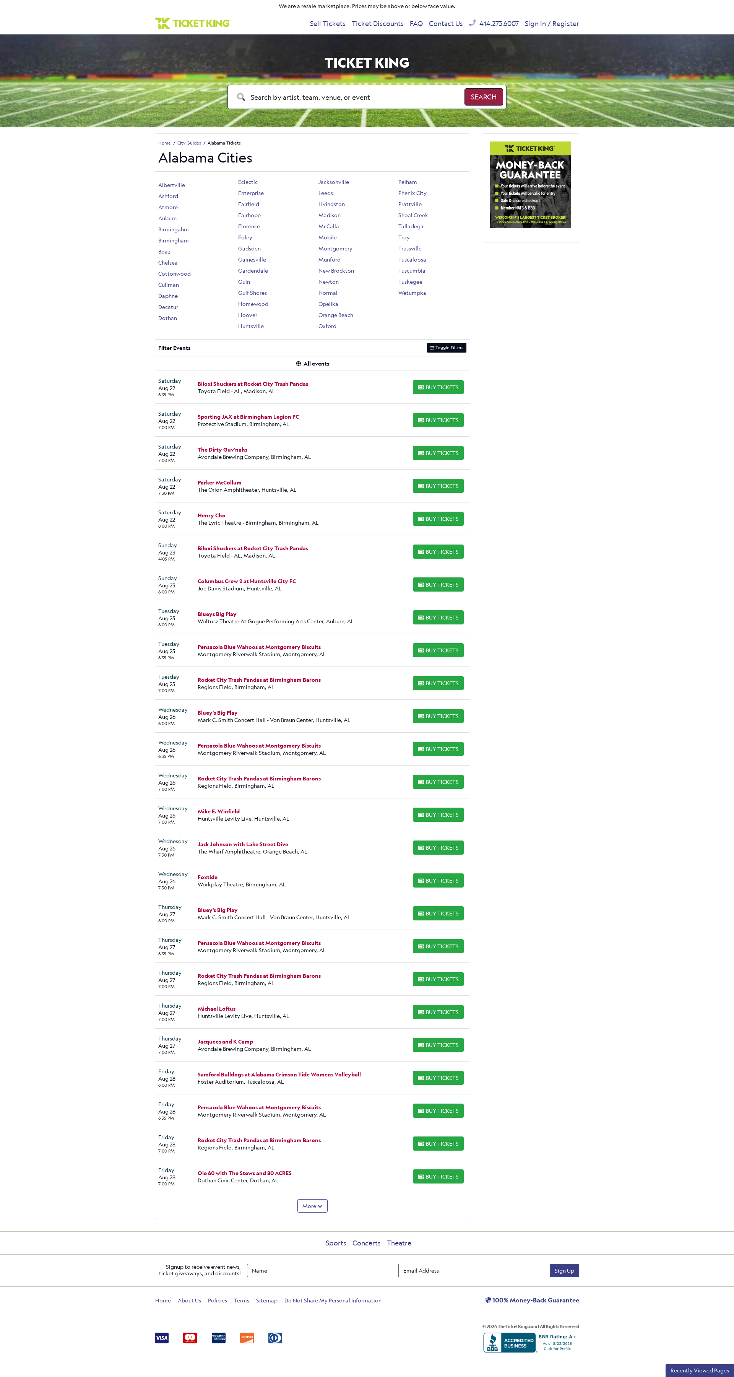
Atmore (168, 207)
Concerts (366, 1242)
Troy (404, 237)
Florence (249, 226)
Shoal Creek (413, 215)
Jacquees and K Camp (225, 1041)
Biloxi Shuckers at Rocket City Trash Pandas (253, 383)
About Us (189, 1300)
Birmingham (173, 240)
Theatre (399, 1242)
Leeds (325, 193)
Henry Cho (212, 515)
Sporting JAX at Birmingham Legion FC (248, 416)
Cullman (168, 284)
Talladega (411, 226)
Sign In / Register (552, 23)
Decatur (168, 307)
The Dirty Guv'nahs (222, 449)
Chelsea (168, 262)
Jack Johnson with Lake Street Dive (243, 844)
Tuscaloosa (412, 259)
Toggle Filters (448, 347)
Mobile (327, 237)
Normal (328, 292)
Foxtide (208, 877)
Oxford (327, 326)
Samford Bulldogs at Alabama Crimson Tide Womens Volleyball (279, 1074)
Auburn (167, 218)
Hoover (247, 315)
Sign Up (564, 1270)
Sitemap (267, 1300)
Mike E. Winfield (219, 811)
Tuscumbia (411, 270)
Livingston (331, 204)
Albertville (171, 185)
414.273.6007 (498, 23)
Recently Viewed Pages (700, 1370)
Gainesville (252, 259)
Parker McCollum (220, 482)
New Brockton (336, 270)
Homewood (253, 303)
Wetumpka (412, 292)
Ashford (168, 196)
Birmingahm (173, 229)
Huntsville (251, 326)
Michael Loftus (216, 1008)
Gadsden (249, 248)
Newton (328, 281)
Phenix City (412, 193)
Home (163, 1300)
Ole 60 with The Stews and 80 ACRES (245, 1173)
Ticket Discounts (378, 23)
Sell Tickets (328, 23)
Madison (329, 215)
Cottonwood (174, 273)
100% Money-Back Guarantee (535, 1300)
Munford (329, 259)
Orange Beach (335, 315)
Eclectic (248, 181)
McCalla (328, 226)
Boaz (164, 251)
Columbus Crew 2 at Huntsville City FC (247, 581)
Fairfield (248, 204)
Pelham (407, 181)
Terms (241, 1300)
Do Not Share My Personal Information (333, 1300)
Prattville (410, 204)
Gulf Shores (252, 292)
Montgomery (335, 248)
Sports (336, 1242)
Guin (244, 281)
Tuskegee (410, 281)
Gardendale (253, 270)
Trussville (410, 248)
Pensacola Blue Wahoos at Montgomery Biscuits (259, 646)
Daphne (168, 295)
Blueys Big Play (217, 614)
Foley (245, 237)
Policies (217, 1300)
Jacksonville (333, 181)
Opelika (328, 303)
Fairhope (249, 215)
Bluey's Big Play (218, 712)
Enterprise (251, 193)
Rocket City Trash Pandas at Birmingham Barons (259, 679)
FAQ (416, 23)
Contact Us (446, 23)
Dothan (167, 318)
